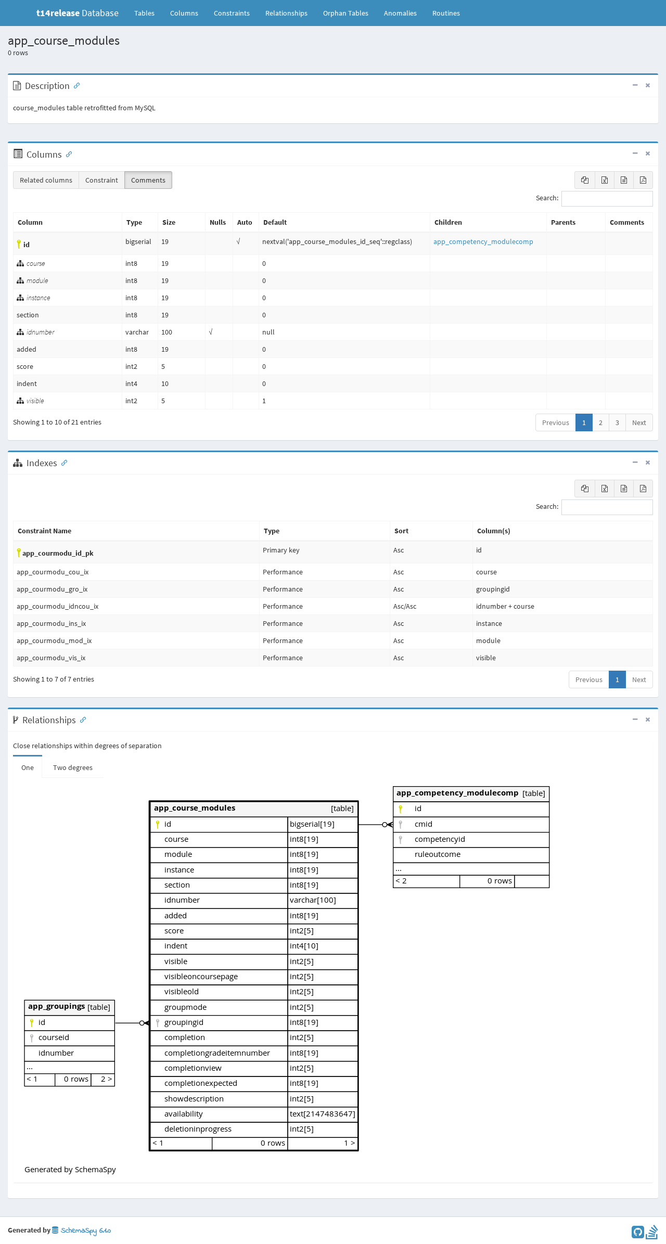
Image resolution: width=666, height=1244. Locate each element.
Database (77, 13)
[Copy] (584, 180)
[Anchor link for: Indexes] (62, 462)
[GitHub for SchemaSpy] (638, 1234)
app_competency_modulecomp (483, 241)
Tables (148, 13)
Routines (446, 13)
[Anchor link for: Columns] (66, 153)
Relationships (286, 13)
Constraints (232, 13)
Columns (184, 13)
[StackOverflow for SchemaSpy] (652, 1234)
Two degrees (73, 767)
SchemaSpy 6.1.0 (84, 1230)
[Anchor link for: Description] (74, 84)
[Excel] (604, 180)
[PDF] (643, 180)
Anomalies (400, 13)
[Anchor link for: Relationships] (80, 719)
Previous (555, 422)
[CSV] (624, 180)
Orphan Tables (345, 13)
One (27, 767)
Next (639, 422)
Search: (547, 198)
